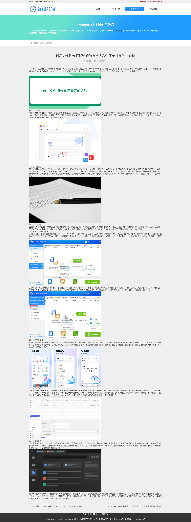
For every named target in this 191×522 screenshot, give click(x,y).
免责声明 (104, 514)
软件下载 (116, 9)
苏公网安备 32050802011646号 (135, 519)
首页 (98, 9)
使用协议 (93, 514)
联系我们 (153, 9)
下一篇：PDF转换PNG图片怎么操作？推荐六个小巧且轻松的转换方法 (134, 506)
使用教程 (134, 9)
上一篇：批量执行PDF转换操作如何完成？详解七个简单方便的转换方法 (57, 506)
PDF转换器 (117, 30)
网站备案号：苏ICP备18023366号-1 (113, 519)
